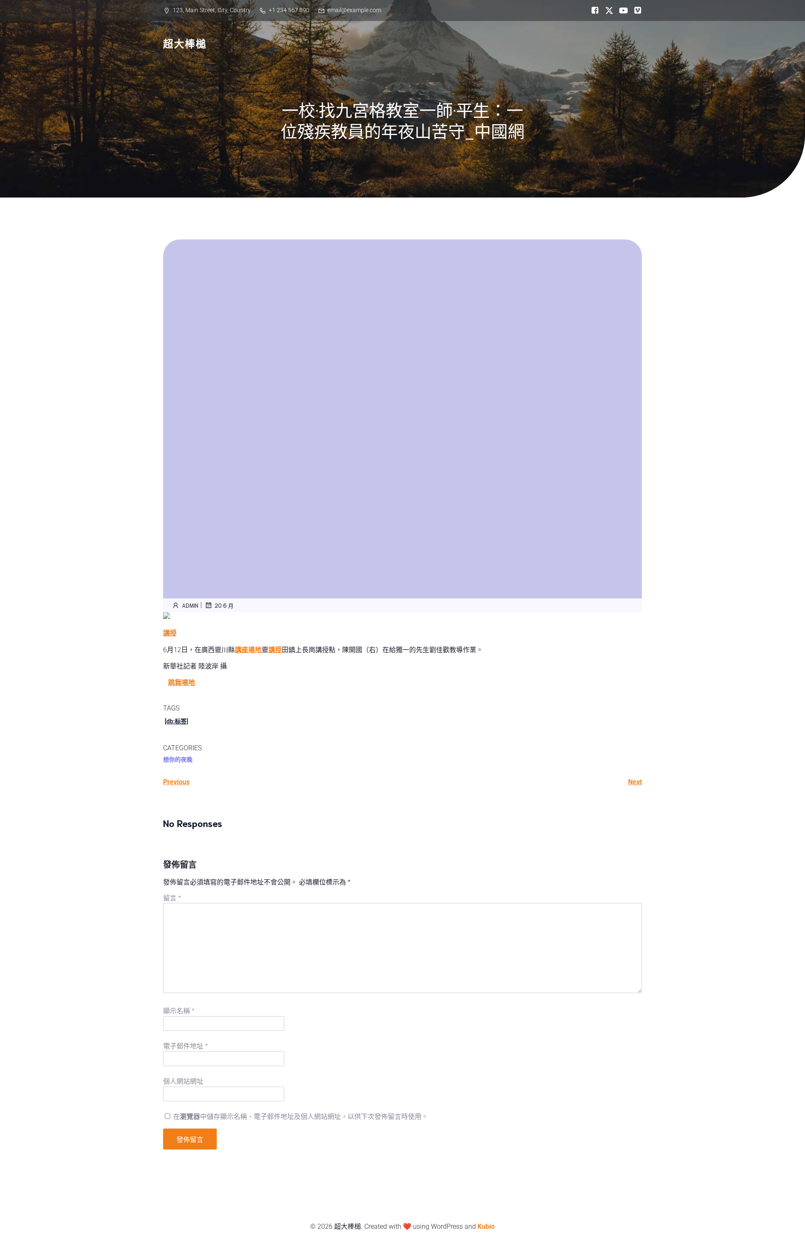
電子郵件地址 (185, 1046)
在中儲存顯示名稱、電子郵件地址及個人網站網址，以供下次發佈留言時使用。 (300, 1117)
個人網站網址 (183, 1081)
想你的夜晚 (177, 759)
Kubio (486, 1226)
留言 (172, 898)
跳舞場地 (181, 683)
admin (190, 605)
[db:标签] (176, 721)
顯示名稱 (179, 1011)
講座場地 (248, 650)
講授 (170, 633)
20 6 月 (224, 605)
